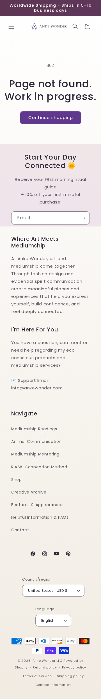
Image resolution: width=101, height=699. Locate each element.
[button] (11, 26)
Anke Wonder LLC (48, 660)
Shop (16, 479)
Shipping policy (70, 676)
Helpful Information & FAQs (40, 517)
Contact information (53, 684)
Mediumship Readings (34, 429)
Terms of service (37, 676)
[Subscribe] (83, 218)
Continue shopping (50, 117)
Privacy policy (74, 667)
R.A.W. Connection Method (39, 467)
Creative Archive (29, 492)
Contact (20, 530)
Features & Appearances (37, 505)
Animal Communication (36, 441)
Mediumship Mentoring (35, 454)
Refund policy (45, 667)
